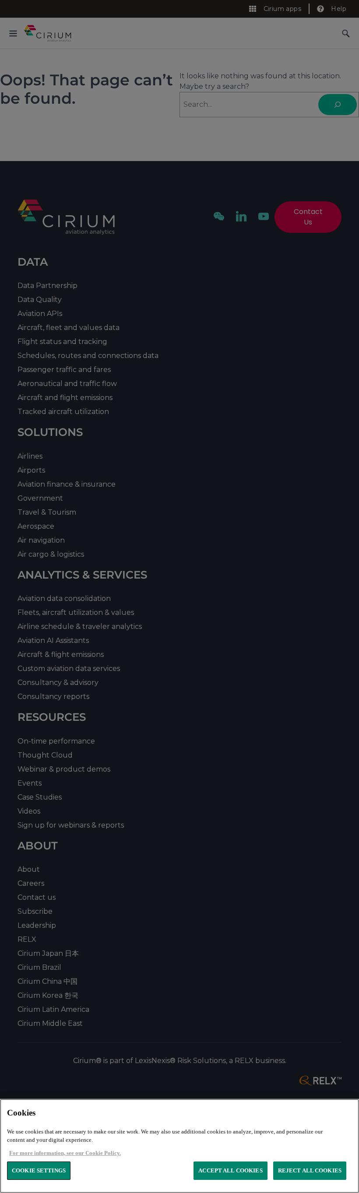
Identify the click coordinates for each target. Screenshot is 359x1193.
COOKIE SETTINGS (39, 1170)
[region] (179, 1146)
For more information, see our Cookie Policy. (65, 1153)
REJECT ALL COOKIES (309, 1170)
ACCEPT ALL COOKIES (230, 1170)
